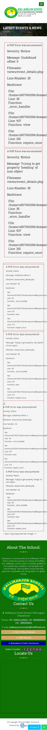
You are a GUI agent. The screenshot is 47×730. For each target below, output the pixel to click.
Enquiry (34, 727)
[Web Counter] (32, 649)
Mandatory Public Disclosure (24, 643)
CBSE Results (24, 637)
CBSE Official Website (24, 632)
